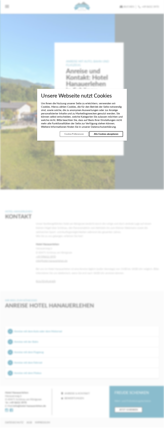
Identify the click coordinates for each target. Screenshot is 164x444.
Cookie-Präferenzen (74, 134)
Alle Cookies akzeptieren (106, 134)
